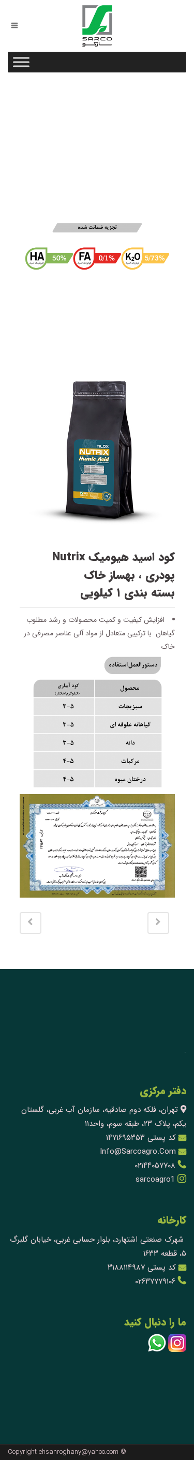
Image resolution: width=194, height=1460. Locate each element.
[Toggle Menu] (21, 62)
